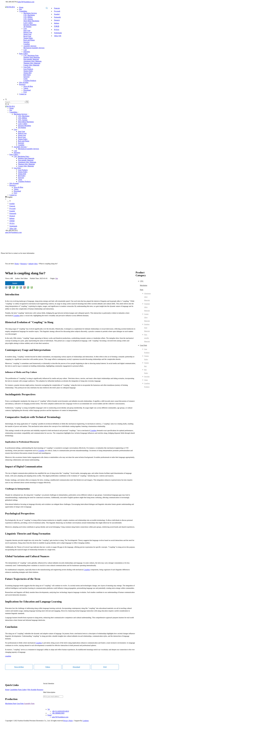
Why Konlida (14, 183)
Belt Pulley (21, 176)
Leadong (86, 721)
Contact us (13, 195)
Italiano (56, 23)
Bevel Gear (22, 137)
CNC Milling (22, 118)
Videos (16, 189)
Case (15, 151)
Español (57, 14)
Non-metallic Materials (25, 160)
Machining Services (20, 114)
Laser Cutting (22, 124)
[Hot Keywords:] (47, 8)
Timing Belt (22, 174)
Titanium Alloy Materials (26, 164)
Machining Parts (10, 703)
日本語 (56, 26)
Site (56, 278)
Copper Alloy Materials (26, 166)
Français (57, 8)
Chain (20, 179)
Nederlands (58, 33)
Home (11, 108)
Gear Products (23, 170)
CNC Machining (23, 116)
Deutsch (57, 20)
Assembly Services (20, 147)
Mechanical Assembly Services (28, 149)
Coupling (21, 145)
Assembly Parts (29, 703)
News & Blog (18, 187)
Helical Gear (22, 133)
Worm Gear (22, 135)
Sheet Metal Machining (26, 122)
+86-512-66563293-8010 (60, 711)
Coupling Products (24, 181)
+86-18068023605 (58, 713)
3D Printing (22, 127)
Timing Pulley (23, 139)
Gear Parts (17, 168)
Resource (12, 185)
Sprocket (21, 143)
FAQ (15, 193)
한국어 (56, 30)
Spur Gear (21, 131)
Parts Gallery (13, 154)
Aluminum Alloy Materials (27, 162)
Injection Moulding (24, 126)
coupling (8, 656)
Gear (15, 129)
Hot (10, 110)
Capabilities (13, 112)
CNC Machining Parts (21, 156)
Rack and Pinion (23, 141)
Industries (17, 152)
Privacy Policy (68, 721)
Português (57, 17)
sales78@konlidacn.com (26, 2)
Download (17, 191)
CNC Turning (22, 120)
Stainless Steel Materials (26, 158)
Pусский (57, 11)
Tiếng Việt (57, 36)
